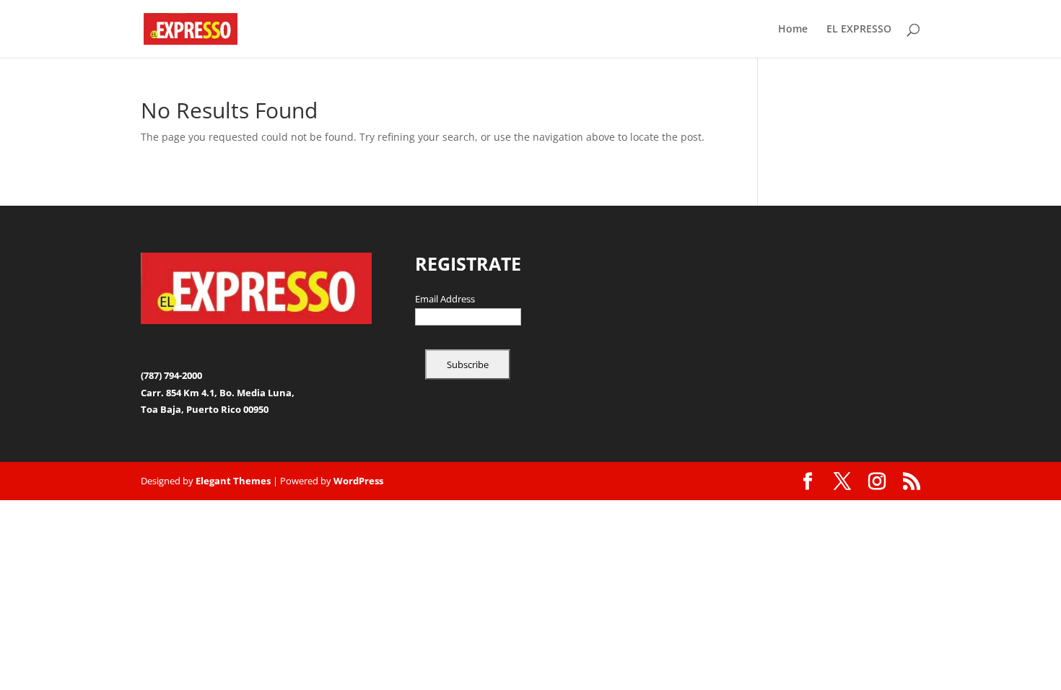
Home (793, 29)
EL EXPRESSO (858, 29)
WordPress (358, 480)
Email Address (445, 299)
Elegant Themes (233, 480)
